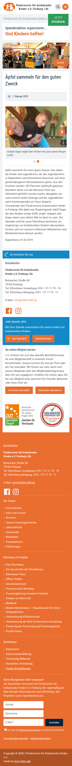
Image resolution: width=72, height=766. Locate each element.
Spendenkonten (43, 338)
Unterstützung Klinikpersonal (22, 616)
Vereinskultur (13, 508)
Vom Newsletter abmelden (15, 738)
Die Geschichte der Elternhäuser (24, 569)
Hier (7, 355)
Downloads (12, 532)
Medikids (11, 603)
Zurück (60, 62)
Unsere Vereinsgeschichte (21, 522)
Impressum (12, 649)
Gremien (11, 517)
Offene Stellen (14, 579)
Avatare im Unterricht (18, 598)
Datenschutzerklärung (18, 654)
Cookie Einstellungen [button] (18, 668)
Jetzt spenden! (19, 338)
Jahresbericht (14, 527)
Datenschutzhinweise (40, 738)
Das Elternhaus (15, 564)
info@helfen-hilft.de (25, 300)
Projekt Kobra (14, 631)
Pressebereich (14, 541)
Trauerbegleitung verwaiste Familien (27, 593)
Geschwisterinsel (16, 583)
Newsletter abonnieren (50, 390)
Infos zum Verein (16, 513)
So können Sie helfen (19, 390)
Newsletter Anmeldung (19, 663)
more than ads (22, 761)
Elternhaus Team (16, 574)
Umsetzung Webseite (18, 658)
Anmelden (54, 722)
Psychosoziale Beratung (20, 588)
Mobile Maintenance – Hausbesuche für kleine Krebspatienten (33, 610)
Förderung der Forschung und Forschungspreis (33, 626)
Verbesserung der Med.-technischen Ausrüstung (34, 621)
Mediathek (12, 537)
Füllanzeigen (13, 546)
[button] (34, 161)
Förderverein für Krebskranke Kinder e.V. (26, 18)
